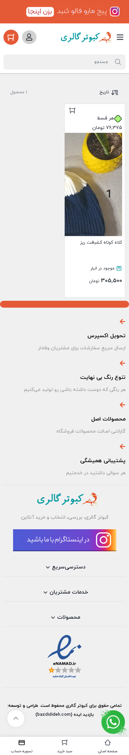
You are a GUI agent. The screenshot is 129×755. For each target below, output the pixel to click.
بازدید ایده (84, 715)
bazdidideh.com (54, 715)
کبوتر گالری (76, 706)
